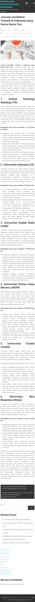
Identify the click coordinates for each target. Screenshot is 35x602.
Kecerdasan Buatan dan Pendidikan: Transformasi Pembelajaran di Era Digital (14, 488)
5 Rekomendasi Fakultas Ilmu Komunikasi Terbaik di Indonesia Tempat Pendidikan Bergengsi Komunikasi (17, 495)
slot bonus (4, 567)
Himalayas (5, 600)
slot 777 (3, 555)
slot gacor (4, 561)
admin (17, 30)
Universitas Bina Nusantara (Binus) (9, 36)
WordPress (29, 600)
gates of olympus (6, 572)
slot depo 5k (4, 559)
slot (2, 563)
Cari (2, 504)
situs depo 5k (5, 551)
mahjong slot (30, 369)
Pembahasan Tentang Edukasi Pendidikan (9, 4)
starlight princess (6, 570)
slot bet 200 (4, 557)
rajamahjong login (6, 574)
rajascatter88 (5, 553)
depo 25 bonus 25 (6, 549)
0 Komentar (27, 30)
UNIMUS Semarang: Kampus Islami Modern (16, 543)
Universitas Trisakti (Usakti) (25, 36)
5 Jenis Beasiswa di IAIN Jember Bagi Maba (16, 519)
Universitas (5, 33)
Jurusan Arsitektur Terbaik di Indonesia (20, 33)
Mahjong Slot (20, 202)
